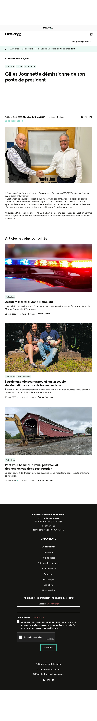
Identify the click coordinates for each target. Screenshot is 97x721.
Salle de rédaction (14, 120)
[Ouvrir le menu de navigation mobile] (92, 34)
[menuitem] (81, 41)
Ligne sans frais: (48, 530)
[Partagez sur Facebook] (82, 117)
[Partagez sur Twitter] (86, 117)
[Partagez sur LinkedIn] (90, 117)
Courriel (48, 604)
